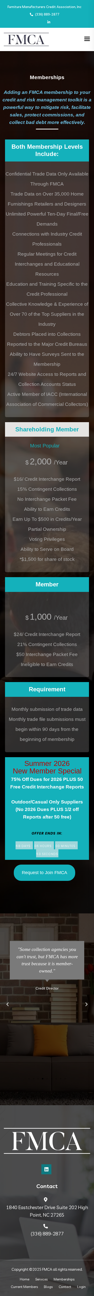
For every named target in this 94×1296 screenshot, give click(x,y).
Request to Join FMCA (44, 872)
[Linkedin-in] (48, 22)
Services (41, 1279)
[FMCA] (26, 39)
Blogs (48, 1286)
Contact (65, 1286)
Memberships (64, 1279)
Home (24, 1279)
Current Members (24, 1286)
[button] (7, 1004)
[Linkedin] (46, 1169)
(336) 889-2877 (46, 14)
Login (81, 1286)
